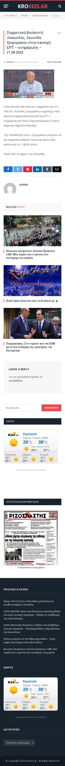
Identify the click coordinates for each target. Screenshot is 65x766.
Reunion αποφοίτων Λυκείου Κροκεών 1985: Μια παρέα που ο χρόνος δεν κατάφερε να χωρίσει (30, 254)
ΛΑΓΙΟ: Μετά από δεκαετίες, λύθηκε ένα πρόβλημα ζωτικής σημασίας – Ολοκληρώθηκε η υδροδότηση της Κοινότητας (32, 628)
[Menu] (6, 6)
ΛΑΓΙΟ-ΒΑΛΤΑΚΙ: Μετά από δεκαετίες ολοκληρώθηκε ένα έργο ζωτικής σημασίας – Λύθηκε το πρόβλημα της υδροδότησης (32, 615)
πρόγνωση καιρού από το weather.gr (31, 470)
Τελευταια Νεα (54, 62)
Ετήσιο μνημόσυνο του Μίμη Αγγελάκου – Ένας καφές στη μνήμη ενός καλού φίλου (29, 640)
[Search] (59, 6)
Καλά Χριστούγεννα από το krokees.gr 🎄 (32, 300)
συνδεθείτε (15, 380)
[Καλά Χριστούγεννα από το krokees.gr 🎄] (32, 280)
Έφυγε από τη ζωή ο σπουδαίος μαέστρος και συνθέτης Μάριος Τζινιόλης (29, 602)
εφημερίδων (39, 567)
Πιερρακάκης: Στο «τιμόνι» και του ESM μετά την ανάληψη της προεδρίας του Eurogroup (30, 347)
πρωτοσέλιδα (25, 567)
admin (10, 62)
